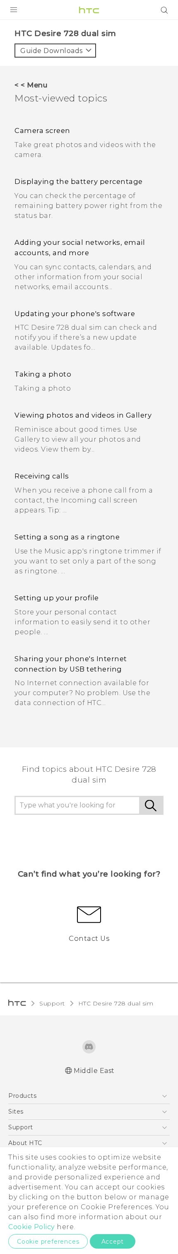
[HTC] (89, 10)
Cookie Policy (31, 1227)
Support (52, 1003)
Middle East (94, 1071)
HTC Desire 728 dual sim (116, 1003)
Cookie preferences (48, 1241)
